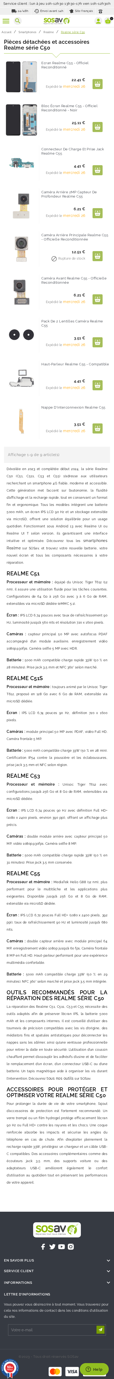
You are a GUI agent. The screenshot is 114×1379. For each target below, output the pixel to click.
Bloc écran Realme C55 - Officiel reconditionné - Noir (69, 108)
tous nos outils (60, 1078)
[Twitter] (52, 1247)
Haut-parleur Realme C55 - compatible (75, 364)
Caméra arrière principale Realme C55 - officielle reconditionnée (74, 237)
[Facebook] (43, 1247)
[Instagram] (71, 1247)
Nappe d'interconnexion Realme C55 (73, 407)
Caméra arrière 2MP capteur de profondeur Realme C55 (69, 194)
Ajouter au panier (98, 84)
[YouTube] (61, 1247)
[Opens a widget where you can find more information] (94, 1369)
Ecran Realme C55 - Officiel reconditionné (65, 65)
